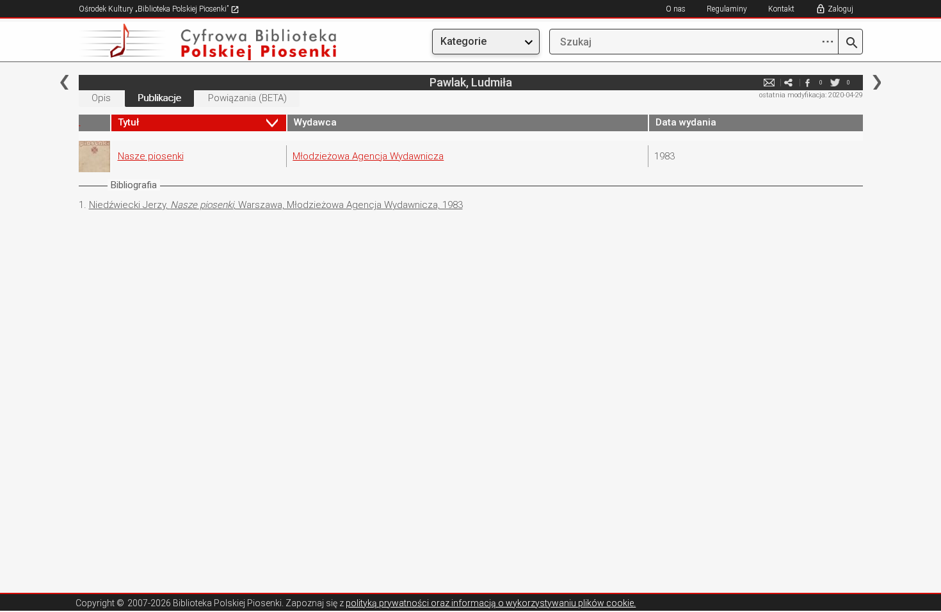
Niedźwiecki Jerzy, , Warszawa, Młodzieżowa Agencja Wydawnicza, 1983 (276, 205)
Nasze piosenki (151, 156)
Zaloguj (840, 8)
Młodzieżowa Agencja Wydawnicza (368, 156)
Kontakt (781, 8)
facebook (807, 82)
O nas (676, 8)
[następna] (877, 82)
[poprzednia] (64, 82)
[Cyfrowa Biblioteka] (196, 42)
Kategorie (463, 41)
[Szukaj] (850, 43)
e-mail (769, 82)
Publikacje (159, 98)
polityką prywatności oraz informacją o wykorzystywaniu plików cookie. (491, 603)
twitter (835, 82)
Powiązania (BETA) (247, 98)
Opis (101, 98)
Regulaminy (727, 8)
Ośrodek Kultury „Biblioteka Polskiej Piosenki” (154, 8)
